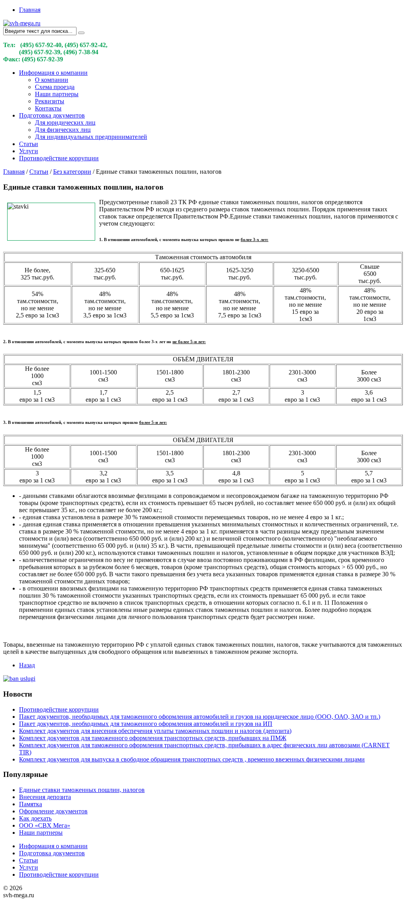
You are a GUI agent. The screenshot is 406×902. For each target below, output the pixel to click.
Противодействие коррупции (59, 158)
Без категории (72, 171)
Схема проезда (55, 87)
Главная (29, 9)
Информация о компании (53, 72)
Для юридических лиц (65, 122)
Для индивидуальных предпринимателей (91, 136)
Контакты (48, 108)
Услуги (28, 151)
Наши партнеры (57, 94)
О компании (51, 79)
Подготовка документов (52, 115)
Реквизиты (49, 101)
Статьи (28, 144)
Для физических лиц (63, 129)
